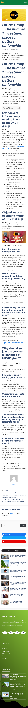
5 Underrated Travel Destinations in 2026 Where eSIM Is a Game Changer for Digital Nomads (18, 564)
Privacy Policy (5, 651)
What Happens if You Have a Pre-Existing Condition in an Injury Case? (18, 590)
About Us (4, 648)
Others (6, 490)
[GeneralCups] (2, 2)
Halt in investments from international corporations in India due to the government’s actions (14, 495)
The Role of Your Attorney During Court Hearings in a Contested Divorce (18, 583)
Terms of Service (6, 653)
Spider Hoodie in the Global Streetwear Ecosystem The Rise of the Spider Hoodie (18, 596)
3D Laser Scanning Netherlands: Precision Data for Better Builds (18, 556)
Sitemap (4, 658)
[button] (19, 2)
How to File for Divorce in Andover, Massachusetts (16, 602)
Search (23, 525)
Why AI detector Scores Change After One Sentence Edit (18, 571)
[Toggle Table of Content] (17, 108)
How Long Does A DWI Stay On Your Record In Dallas (17, 577)
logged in (12, 513)
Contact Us (5, 656)
